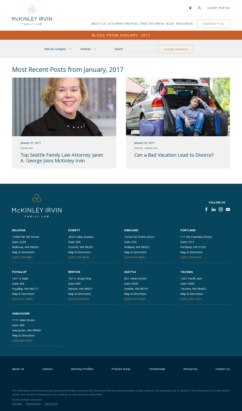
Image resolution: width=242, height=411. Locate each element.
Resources (190, 369)
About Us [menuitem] (98, 23)
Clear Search (176, 49)
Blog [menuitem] (170, 23)
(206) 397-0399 (134, 299)
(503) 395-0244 (190, 257)
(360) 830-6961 (22, 340)
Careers (47, 369)
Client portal (218, 8)
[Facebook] (206, 209)
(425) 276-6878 (78, 257)
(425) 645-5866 (134, 257)
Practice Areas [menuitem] (152, 23)
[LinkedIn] (214, 209)
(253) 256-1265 (190, 299)
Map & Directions (23, 252)
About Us (18, 369)
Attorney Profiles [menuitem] (123, 23)
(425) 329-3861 (22, 257)
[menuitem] (17, 404)
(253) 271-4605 (22, 299)
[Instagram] (221, 209)
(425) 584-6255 (78, 299)
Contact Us (213, 24)
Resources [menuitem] (184, 23)
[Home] (32, 15)
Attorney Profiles (82, 369)
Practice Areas (121, 369)
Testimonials (157, 369)
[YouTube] (228, 209)
